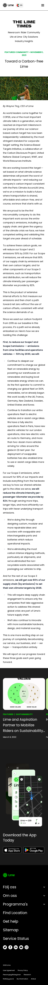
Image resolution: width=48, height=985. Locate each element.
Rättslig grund (8, 979)
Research (27, 975)
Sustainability (24, 714)
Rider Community (30, 32)
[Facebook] (10, 947)
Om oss (10, 895)
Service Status (16, 938)
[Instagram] (27, 947)
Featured (8, 714)
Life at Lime (16, 36)
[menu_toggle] (42, 5)
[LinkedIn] (16, 947)
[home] (8, 5)
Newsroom (14, 32)
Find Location (15, 912)
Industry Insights (24, 41)
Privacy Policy (23, 970)
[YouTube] (21, 947)
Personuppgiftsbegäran (12, 975)
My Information (22, 979)
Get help (10, 921)
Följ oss (9, 887)
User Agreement (9, 970)
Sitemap (10, 930)
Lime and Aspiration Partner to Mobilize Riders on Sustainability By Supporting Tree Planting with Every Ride (23, 725)
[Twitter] (5, 947)
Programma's (15, 904)
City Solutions (30, 36)
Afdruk (33, 979)
